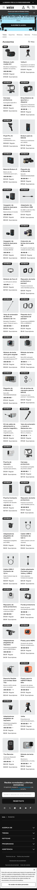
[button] (18, 827)
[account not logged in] (23, 7)
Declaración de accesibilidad (17, 861)
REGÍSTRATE (18, 801)
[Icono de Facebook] (14, 808)
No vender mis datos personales (18, 884)
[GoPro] (10, 7)
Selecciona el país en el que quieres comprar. (18, 13)
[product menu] (3, 7)
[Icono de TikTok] (31, 808)
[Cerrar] (34, 13)
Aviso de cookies (25, 865)
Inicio (3, 817)
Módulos (20, 35)
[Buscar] (28, 7)
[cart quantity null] (33, 7)
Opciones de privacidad (12, 865)
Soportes (12, 35)
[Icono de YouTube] (25, 808)
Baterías (27, 35)
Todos (5, 35)
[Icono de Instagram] (5, 808)
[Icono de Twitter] (9, 808)
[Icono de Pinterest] (20, 808)
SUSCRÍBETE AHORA (18, 25)
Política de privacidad (24, 787)
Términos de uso (15, 789)
